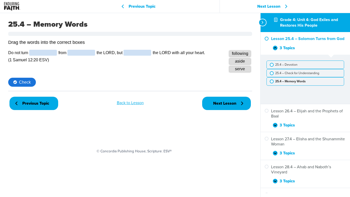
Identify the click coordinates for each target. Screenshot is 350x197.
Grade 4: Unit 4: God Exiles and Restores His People (309, 22)
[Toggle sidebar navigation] (262, 22)
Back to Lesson (130, 102)
